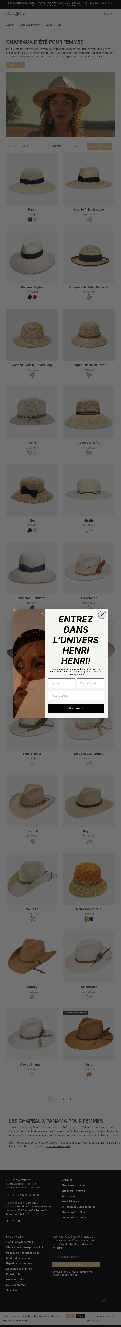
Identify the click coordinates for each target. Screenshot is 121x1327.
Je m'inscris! (76, 708)
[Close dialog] (102, 615)
